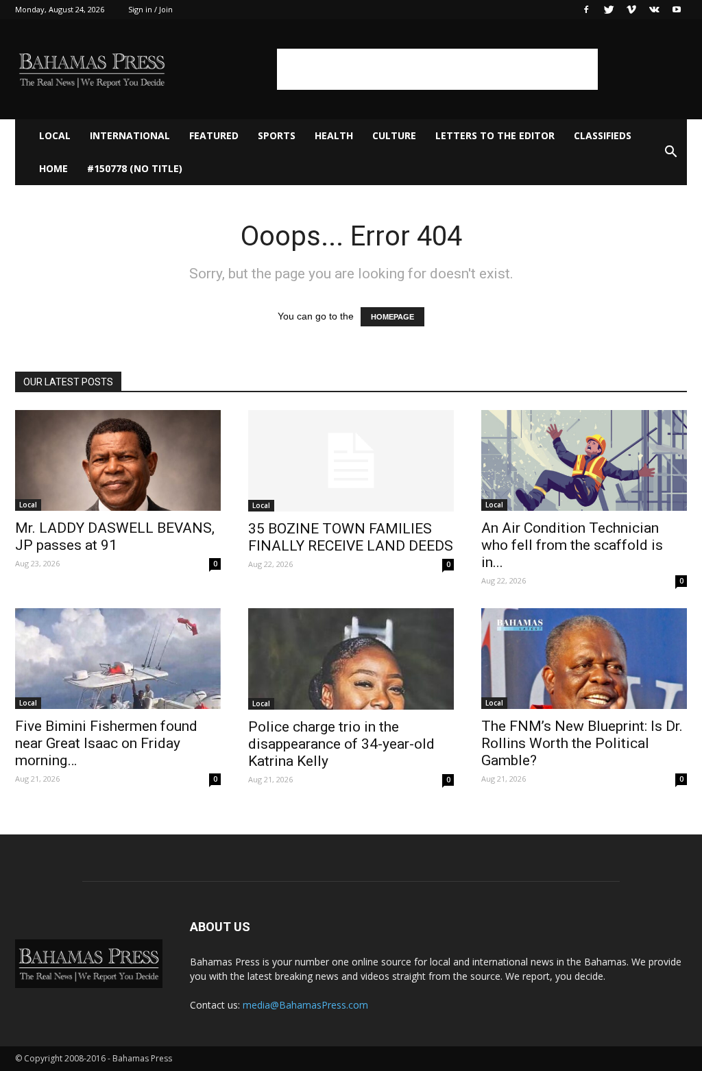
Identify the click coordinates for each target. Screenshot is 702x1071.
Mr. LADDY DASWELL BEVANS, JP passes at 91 (115, 536)
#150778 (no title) (134, 168)
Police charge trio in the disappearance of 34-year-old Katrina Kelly (341, 744)
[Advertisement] (437, 69)
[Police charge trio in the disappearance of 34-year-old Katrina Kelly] (351, 659)
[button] (670, 152)
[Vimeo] (631, 9)
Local (55, 135)
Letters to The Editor (495, 135)
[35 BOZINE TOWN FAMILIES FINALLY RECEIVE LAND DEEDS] (351, 461)
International (130, 135)
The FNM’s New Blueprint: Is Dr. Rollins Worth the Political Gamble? (582, 743)
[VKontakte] (654, 9)
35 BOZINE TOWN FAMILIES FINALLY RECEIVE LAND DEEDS (350, 537)
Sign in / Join (150, 9)
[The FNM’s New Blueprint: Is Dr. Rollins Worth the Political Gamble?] (584, 658)
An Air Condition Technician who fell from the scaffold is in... (572, 545)
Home (53, 168)
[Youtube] (676, 9)
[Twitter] (608, 9)
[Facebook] (586, 9)
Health (334, 135)
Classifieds (602, 135)
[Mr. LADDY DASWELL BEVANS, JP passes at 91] (118, 460)
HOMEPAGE (392, 317)
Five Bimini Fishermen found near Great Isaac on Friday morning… (106, 743)
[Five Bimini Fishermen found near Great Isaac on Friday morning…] (118, 658)
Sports (276, 135)
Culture (394, 135)
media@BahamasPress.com (305, 1004)
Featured (214, 135)
